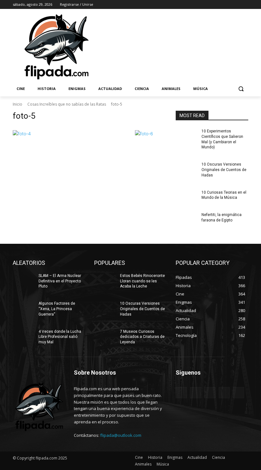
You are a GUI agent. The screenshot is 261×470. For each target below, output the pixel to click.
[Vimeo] (235, 4)
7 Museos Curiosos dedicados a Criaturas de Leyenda (142, 337)
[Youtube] (244, 4)
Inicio (17, 104)
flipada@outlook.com (120, 435)
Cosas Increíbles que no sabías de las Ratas (66, 104)
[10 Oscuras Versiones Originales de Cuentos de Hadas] (186, 169)
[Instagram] (218, 4)
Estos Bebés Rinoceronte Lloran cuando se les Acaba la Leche (142, 281)
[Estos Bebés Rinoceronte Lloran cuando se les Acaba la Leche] (105, 280)
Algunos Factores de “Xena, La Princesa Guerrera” (57, 309)
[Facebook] (209, 4)
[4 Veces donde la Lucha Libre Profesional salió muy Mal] (23, 336)
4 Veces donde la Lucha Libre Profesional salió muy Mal (60, 337)
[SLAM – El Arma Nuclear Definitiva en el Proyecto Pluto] (23, 280)
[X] (227, 4)
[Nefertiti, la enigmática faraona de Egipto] (186, 220)
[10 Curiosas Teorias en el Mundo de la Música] (186, 197)
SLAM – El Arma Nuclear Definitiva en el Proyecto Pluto (60, 281)
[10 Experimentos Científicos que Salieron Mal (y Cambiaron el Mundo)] (186, 136)
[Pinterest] (209, 392)
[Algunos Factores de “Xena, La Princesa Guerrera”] (23, 308)
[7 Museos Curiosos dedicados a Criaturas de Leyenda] (105, 336)
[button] (240, 88)
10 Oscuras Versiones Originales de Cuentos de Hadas (223, 169)
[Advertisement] (173, 46)
